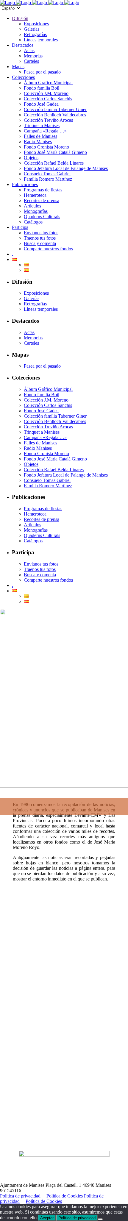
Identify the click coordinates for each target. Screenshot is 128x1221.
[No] (100, 1219)
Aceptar (47, 1218)
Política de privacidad (20, 1195)
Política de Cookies (64, 1195)
